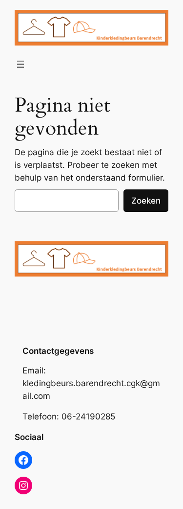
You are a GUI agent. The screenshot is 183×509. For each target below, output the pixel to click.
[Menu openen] (20, 64)
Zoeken (146, 201)
